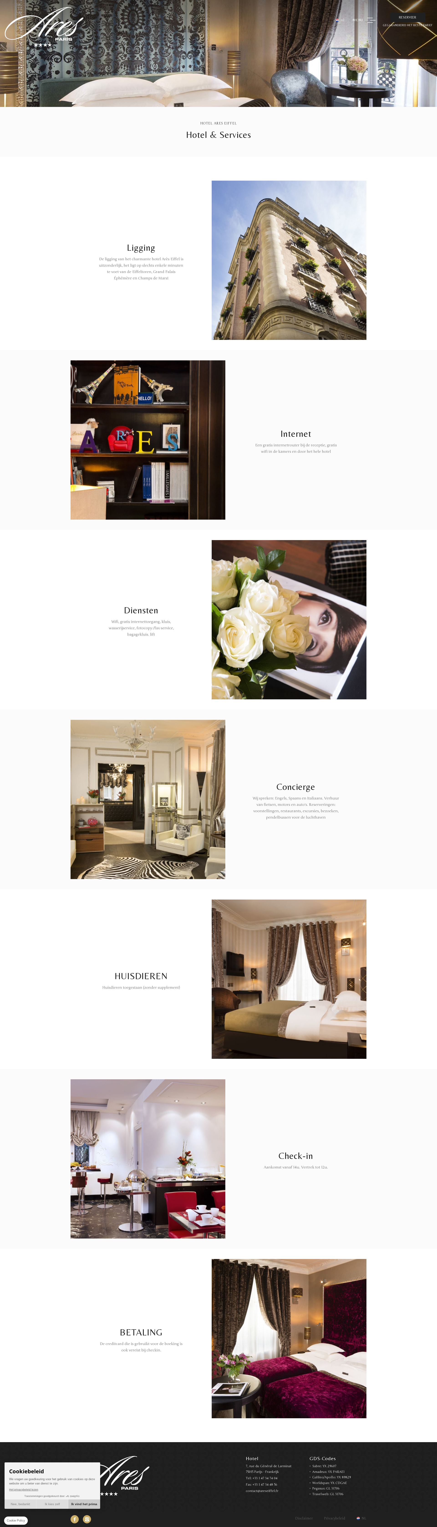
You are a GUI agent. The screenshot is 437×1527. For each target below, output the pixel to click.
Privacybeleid (334, 1518)
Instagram (87, 1519)
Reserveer (407, 17)
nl (342, 20)
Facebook (75, 1519)
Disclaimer (304, 1518)
